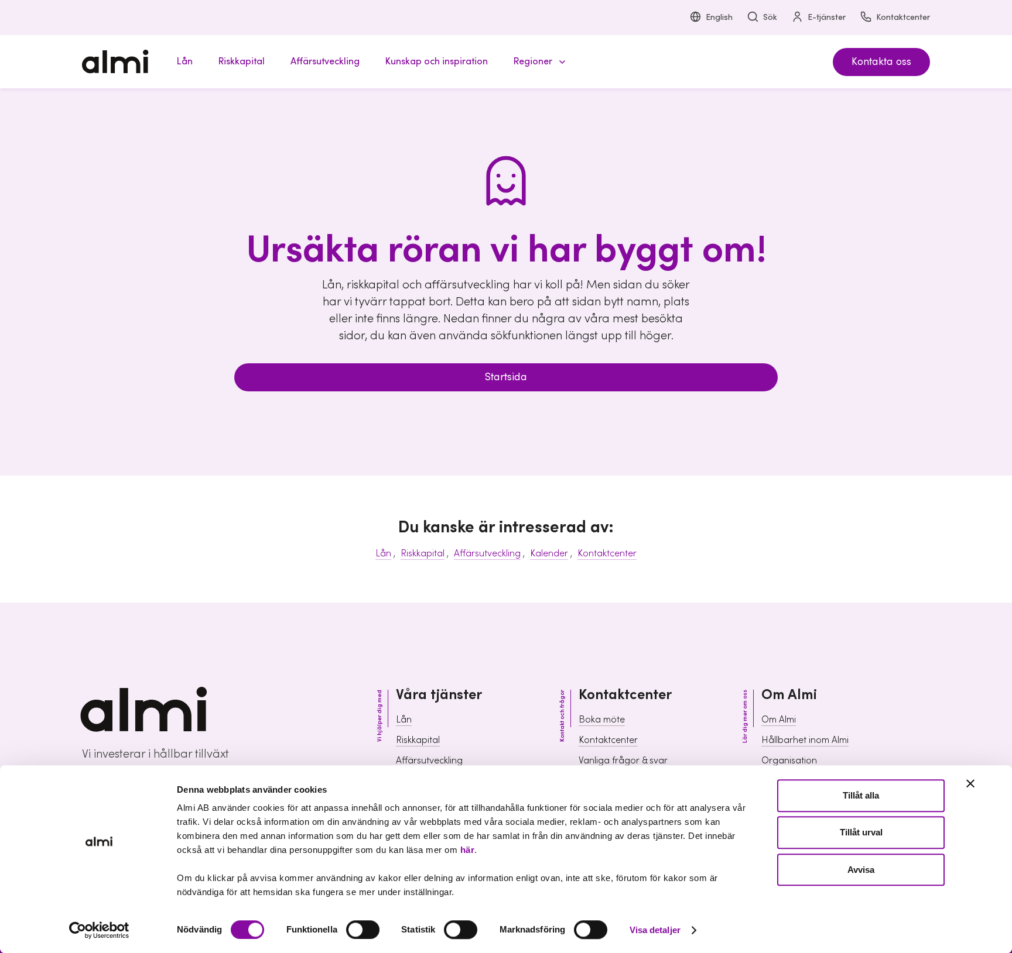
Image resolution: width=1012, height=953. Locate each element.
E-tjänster (827, 17)
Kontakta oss (881, 62)
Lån (383, 553)
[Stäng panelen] (970, 783)
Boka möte (602, 719)
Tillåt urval (861, 833)
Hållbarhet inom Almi (805, 740)
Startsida (506, 377)
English (719, 17)
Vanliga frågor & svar (623, 760)
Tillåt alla (861, 795)
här (467, 850)
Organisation (789, 760)
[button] (537, 61)
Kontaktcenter (903, 17)
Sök (770, 17)
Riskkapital (423, 553)
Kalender (549, 553)
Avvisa (860, 870)
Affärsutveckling (487, 553)
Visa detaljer (655, 930)
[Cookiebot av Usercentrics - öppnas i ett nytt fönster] (99, 930)
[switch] (363, 929)
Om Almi (778, 719)
